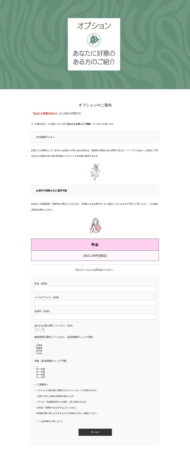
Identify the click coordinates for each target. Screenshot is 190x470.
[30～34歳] (40, 374)
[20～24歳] (40, 369)
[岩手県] (40, 351)
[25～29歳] (40, 372)
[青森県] (40, 348)
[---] (40, 342)
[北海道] (40, 345)
